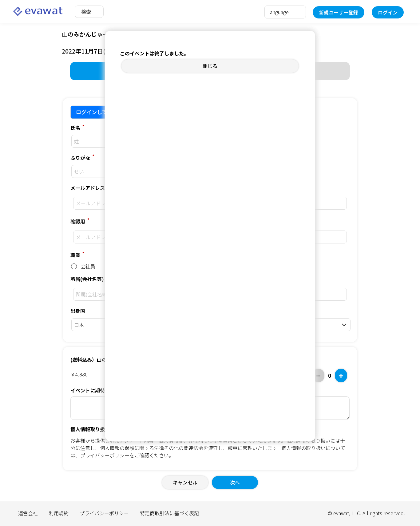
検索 (86, 11)
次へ (235, 482)
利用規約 (59, 513)
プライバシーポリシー (104, 455)
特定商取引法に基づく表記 (169, 513)
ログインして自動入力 (102, 112)
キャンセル (185, 482)
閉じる (210, 66)
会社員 (87, 266)
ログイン (388, 12)
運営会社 (28, 513)
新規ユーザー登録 (338, 12)
